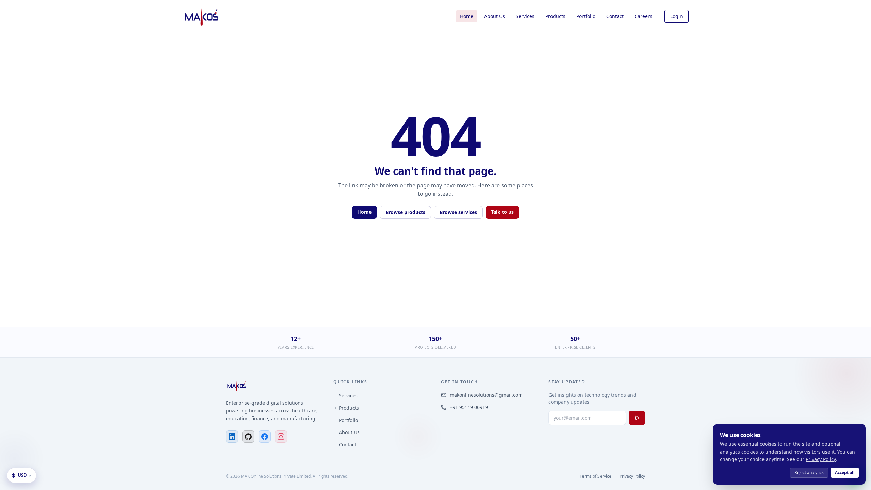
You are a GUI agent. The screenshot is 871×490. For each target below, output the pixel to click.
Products (555, 16)
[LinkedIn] (232, 436)
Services (525, 16)
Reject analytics (809, 472)
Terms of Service (595, 476)
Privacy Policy (632, 476)
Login (676, 16)
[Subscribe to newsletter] (637, 418)
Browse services (458, 212)
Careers (643, 16)
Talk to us (502, 212)
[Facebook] (265, 436)
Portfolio (585, 16)
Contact (615, 16)
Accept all (845, 472)
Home (466, 16)
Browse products (405, 212)
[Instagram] (281, 436)
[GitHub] (248, 436)
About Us (494, 16)
